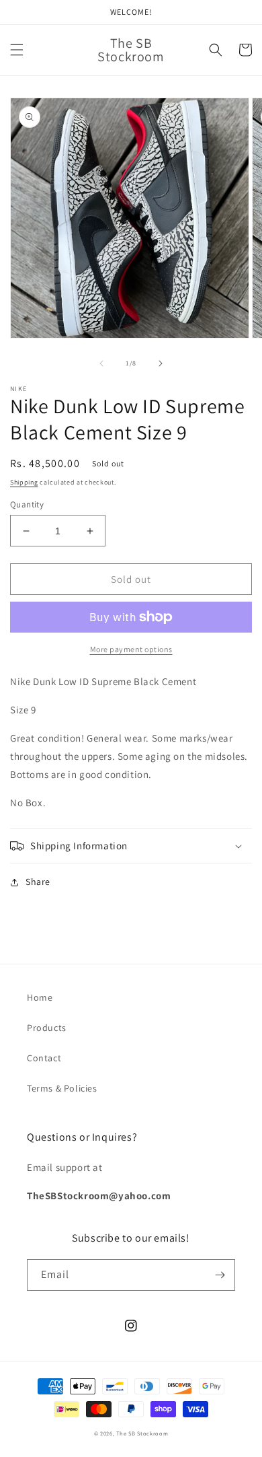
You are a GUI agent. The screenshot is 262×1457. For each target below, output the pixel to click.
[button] (17, 50)
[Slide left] (101, 363)
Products (47, 1028)
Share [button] (38, 882)
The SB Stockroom (142, 1433)
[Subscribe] (219, 1275)
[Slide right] (160, 363)
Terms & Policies (62, 1088)
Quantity (27, 504)
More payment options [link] (131, 649)
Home (39, 997)
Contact (44, 1058)
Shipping (24, 482)
